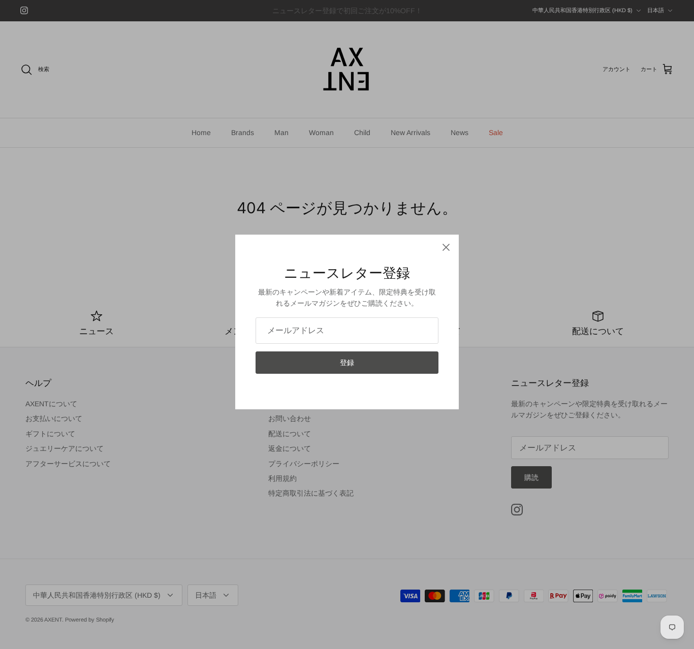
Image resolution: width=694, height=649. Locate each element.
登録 (347, 363)
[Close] (446, 247)
